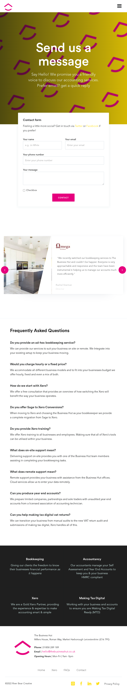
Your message (30, 170)
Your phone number (33, 155)
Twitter (79, 126)
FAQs (67, 670)
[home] (51, 7)
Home (41, 670)
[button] (119, 6)
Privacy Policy (111, 684)
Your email (70, 139)
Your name (28, 139)
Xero (54, 670)
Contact (81, 670)
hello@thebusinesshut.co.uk (58, 651)
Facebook (92, 126)
